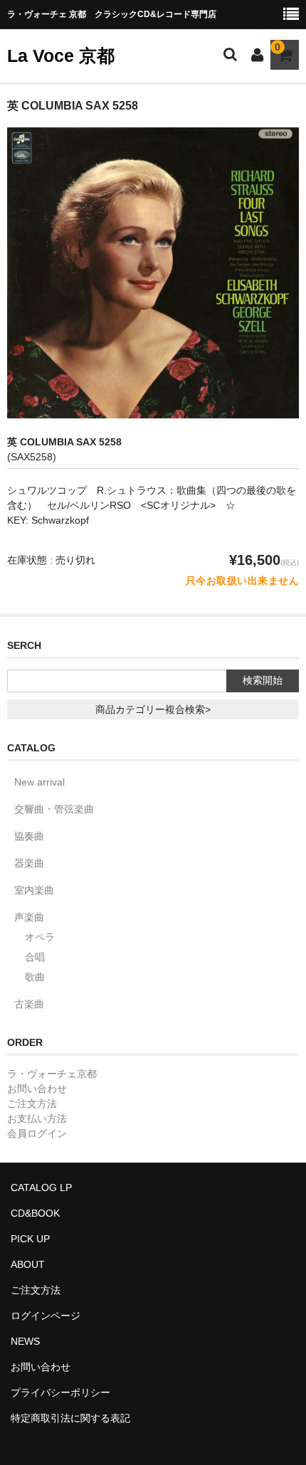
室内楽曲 (34, 890)
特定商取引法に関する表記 (70, 1418)
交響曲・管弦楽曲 (54, 809)
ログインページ (45, 1315)
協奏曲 (29, 836)
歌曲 (35, 977)
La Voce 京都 (61, 55)
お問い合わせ (37, 1088)
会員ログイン (37, 1133)
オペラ (40, 937)
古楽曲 (29, 1004)
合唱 (35, 957)
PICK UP (30, 1238)
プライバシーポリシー (60, 1392)
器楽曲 (29, 863)
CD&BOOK (35, 1213)
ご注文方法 (32, 1103)
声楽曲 (29, 917)
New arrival (39, 782)
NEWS (25, 1341)
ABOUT (28, 1264)
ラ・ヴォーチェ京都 (52, 1073)
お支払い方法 (37, 1118)
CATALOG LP (41, 1187)
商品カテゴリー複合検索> (153, 709)
